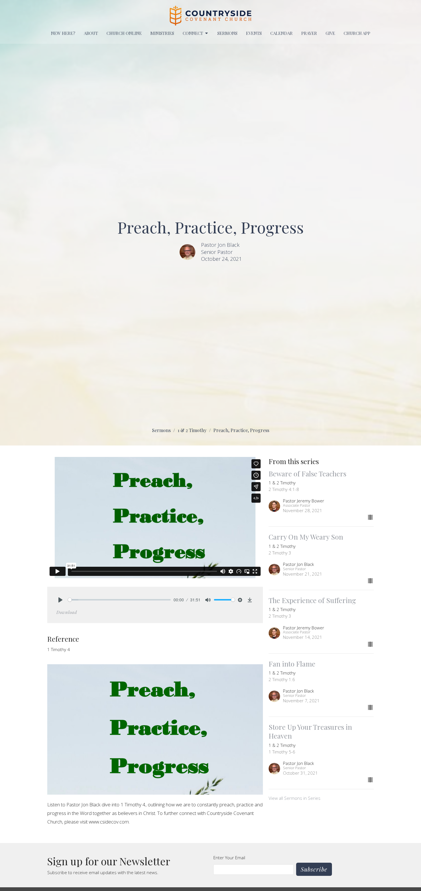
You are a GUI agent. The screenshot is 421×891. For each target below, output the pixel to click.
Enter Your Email (229, 857)
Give (330, 33)
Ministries (162, 33)
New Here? (63, 33)
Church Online (124, 33)
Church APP (357, 33)
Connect (193, 33)
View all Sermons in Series (294, 798)
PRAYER (309, 33)
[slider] (119, 599)
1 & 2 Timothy (192, 430)
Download (66, 612)
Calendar (281, 33)
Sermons (227, 33)
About (91, 33)
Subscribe (314, 869)
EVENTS (254, 33)
